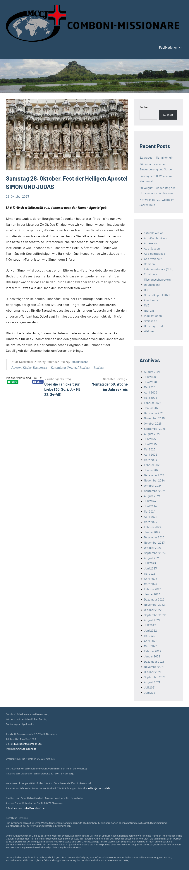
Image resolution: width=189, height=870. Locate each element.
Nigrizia (149, 310)
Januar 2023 (152, 594)
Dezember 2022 (154, 599)
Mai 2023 (149, 573)
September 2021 (154, 677)
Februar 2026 (152, 402)
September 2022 (155, 615)
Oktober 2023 (152, 547)
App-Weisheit (153, 258)
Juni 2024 (150, 506)
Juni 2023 (150, 568)
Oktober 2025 (152, 423)
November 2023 (154, 542)
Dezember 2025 (154, 413)
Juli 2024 (150, 501)
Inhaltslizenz (79, 361)
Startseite (150, 321)
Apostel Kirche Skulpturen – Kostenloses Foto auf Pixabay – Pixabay (57, 367)
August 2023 (152, 558)
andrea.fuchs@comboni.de (29, 808)
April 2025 (150, 454)
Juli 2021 (149, 687)
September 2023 (155, 552)
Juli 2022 (150, 625)
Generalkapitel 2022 (157, 295)
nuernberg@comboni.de (28, 744)
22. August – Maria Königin (156, 157)
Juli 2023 (150, 563)
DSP (146, 289)
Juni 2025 (150, 444)
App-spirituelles (154, 253)
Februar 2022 (152, 651)
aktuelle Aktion (154, 233)
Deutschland (152, 284)
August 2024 (152, 496)
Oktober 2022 (153, 609)
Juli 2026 (150, 377)
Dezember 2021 (154, 661)
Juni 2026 (150, 382)
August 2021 (152, 682)
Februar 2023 (152, 589)
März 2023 (150, 584)
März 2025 (150, 459)
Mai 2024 (149, 511)
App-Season (152, 248)
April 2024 (150, 516)
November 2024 (154, 480)
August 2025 (152, 433)
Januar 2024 (152, 532)
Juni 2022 (150, 630)
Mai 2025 (149, 449)
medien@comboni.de (98, 788)
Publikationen (168, 47)
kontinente (151, 300)
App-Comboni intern (157, 238)
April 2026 (150, 392)
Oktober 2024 (153, 485)
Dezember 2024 (154, 475)
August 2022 (152, 620)
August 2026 (152, 371)
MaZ (146, 305)
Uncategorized (153, 326)
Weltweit (150, 331)
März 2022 (150, 646)
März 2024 (150, 521)
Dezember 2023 (154, 537)
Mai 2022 (149, 635)
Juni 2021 (150, 692)
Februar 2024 (152, 527)
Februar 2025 (152, 465)
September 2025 (155, 428)
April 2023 (150, 578)
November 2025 (154, 418)
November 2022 (154, 604)
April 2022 (150, 640)
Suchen (144, 107)
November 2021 (154, 666)
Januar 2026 (152, 408)
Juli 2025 (150, 439)
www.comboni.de (26, 749)
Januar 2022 (152, 656)
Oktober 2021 (152, 672)
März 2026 (150, 397)
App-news (150, 243)
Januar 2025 (152, 470)
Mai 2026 (149, 387)
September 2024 (155, 490)
